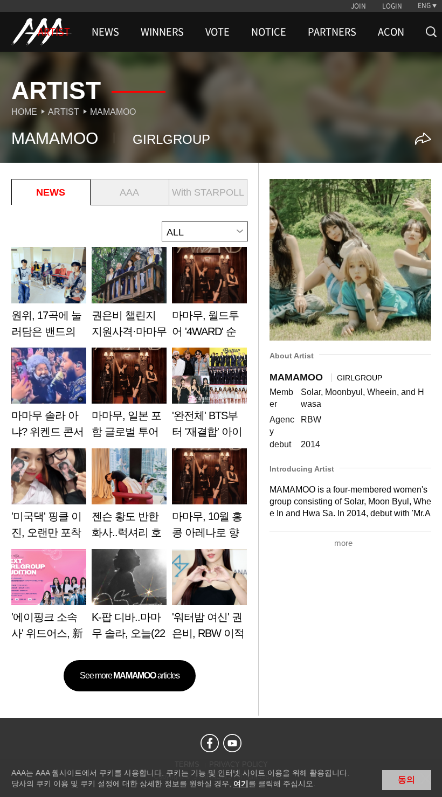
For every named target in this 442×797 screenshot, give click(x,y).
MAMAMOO (113, 111)
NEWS (105, 32)
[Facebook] (210, 743)
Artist (63, 111)
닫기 (425, 778)
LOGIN (392, 6)
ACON (391, 32)
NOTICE (268, 32)
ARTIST (54, 32)
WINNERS (162, 32)
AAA (129, 192)
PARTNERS (332, 32)
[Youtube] (232, 743)
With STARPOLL (208, 192)
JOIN (358, 6)
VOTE (217, 32)
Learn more (48, 296)
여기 (240, 783)
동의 (406, 779)
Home (24, 111)
